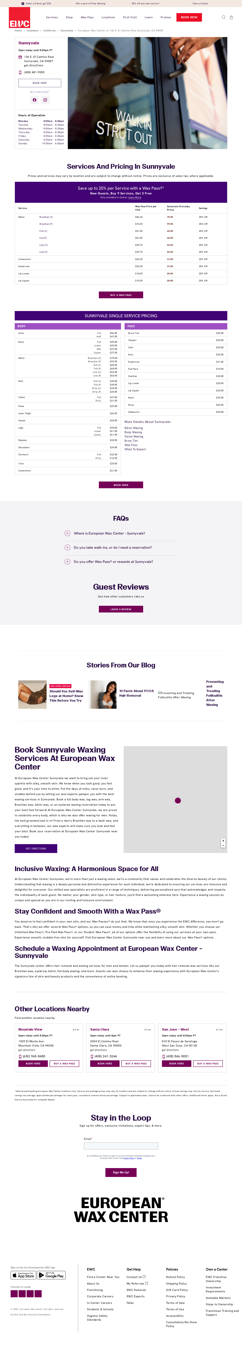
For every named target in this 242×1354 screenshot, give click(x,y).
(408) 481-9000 (34, 72)
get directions (33, 65)
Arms (21, 333)
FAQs (130, 1303)
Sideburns (133, 411)
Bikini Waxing (134, 428)
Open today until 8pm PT (105, 1035)
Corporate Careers (100, 1296)
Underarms (24, 259)
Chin (130, 347)
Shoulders (24, 447)
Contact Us (135, 1277)
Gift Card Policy (177, 1290)
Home (19, 30)
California (50, 30)
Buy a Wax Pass (39, 91)
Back (21, 341)
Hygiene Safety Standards (97, 1318)
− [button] (223, 845)
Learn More (134, 197)
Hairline (132, 376)
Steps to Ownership (219, 1304)
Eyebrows (24, 266)
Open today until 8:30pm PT (35, 50)
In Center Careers (99, 1303)
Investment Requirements (215, 1289)
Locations (33, 30)
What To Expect (135, 449)
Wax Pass (131, 445)
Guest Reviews (121, 587)
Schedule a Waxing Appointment (67, 949)
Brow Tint (133, 333)
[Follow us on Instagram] (45, 100)
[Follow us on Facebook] (34, 100)
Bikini (21, 217)
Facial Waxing (134, 436)
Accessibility (175, 1316)
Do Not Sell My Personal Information (30, 1314)
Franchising (95, 1290)
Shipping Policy (176, 1283)
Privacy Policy (175, 1296)
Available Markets (218, 1298)
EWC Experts (136, 1296)
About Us (93, 1283)
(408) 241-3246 (106, 1056)
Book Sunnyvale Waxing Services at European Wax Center (65, 759)
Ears (130, 354)
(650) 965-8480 (34, 1056)
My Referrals (136, 1283)
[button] (223, 17)
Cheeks (132, 340)
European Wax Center (31, 1309)
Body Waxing (133, 432)
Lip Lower (23, 273)
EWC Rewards (136, 1290)
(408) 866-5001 (177, 1056)
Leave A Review (121, 609)
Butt (20, 381)
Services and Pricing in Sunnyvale (121, 167)
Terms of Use (175, 1309)
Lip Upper (23, 280)
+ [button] (223, 841)
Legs (20, 427)
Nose (131, 404)
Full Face (133, 368)
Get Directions (36, 848)
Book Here (40, 83)
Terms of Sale (175, 1303)
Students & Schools (100, 1309)
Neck (131, 397)
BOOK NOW (189, 17)
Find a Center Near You (103, 1277)
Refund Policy (175, 1277)
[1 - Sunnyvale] (178, 801)
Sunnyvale (67, 30)
